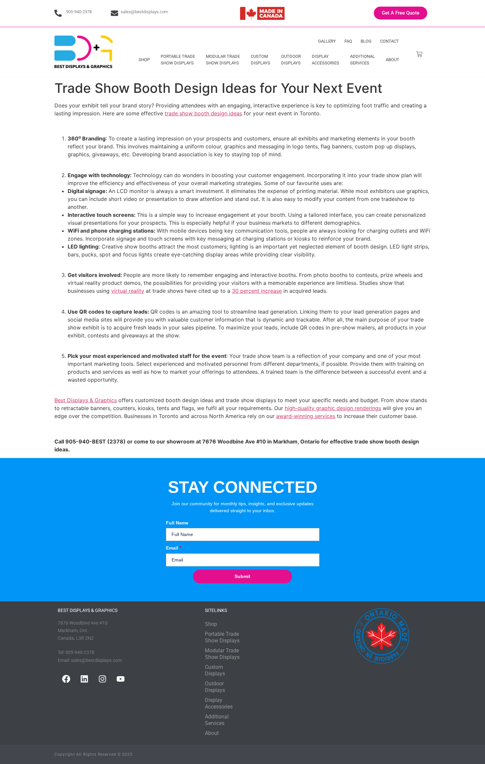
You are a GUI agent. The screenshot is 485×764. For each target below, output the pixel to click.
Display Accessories (325, 59)
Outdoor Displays (291, 59)
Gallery (327, 41)
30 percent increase (257, 290)
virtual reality (127, 290)
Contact (389, 41)
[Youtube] (120, 679)
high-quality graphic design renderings (333, 408)
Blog (366, 41)
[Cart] (419, 54)
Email (173, 548)
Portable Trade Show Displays (178, 59)
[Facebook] (66, 679)
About (392, 59)
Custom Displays (260, 59)
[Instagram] (102, 679)
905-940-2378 (79, 11)
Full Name (177, 522)
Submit (242, 576)
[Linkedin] (84, 679)
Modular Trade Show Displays (223, 59)
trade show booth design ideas (203, 113)
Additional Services (362, 59)
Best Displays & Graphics (85, 400)
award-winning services (305, 416)
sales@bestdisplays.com (144, 11)
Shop (144, 59)
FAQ (348, 41)
